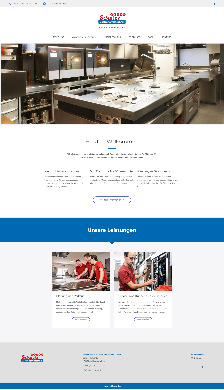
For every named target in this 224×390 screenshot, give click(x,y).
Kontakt (166, 37)
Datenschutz (116, 386)
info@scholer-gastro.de (56, 4)
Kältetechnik (113, 37)
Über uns (58, 37)
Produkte (134, 37)
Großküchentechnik (84, 37)
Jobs (151, 37)
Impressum (107, 386)
